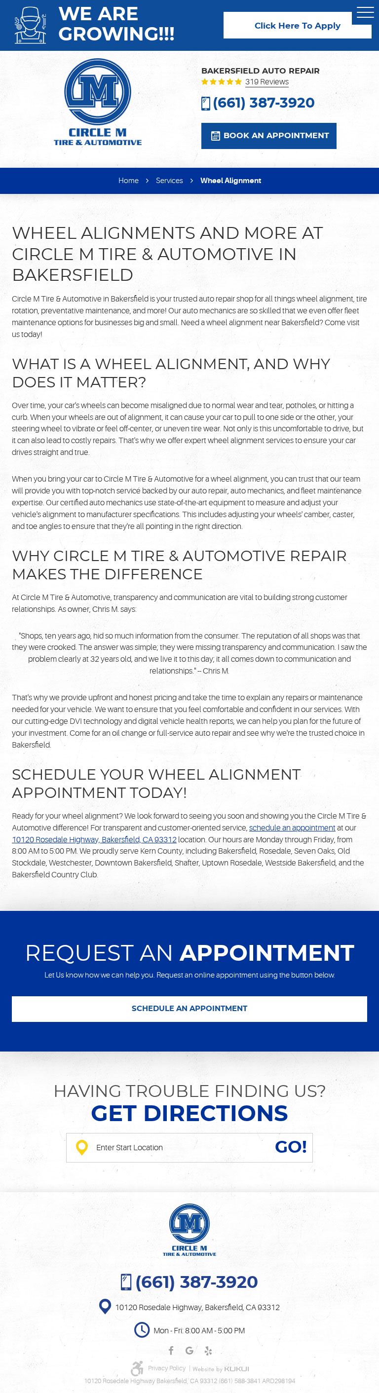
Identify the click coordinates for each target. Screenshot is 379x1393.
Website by (220, 1369)
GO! (291, 1147)
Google (189, 1351)
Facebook (171, 1351)
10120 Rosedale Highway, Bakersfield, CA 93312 (94, 839)
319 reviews (267, 82)
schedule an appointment (292, 828)
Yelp (208, 1351)
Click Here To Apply (298, 26)
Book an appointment (276, 136)
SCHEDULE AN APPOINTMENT (189, 1009)
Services (169, 181)
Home (128, 181)
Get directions (189, 1114)
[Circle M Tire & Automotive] (98, 101)
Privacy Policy (167, 1368)
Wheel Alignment (230, 180)
